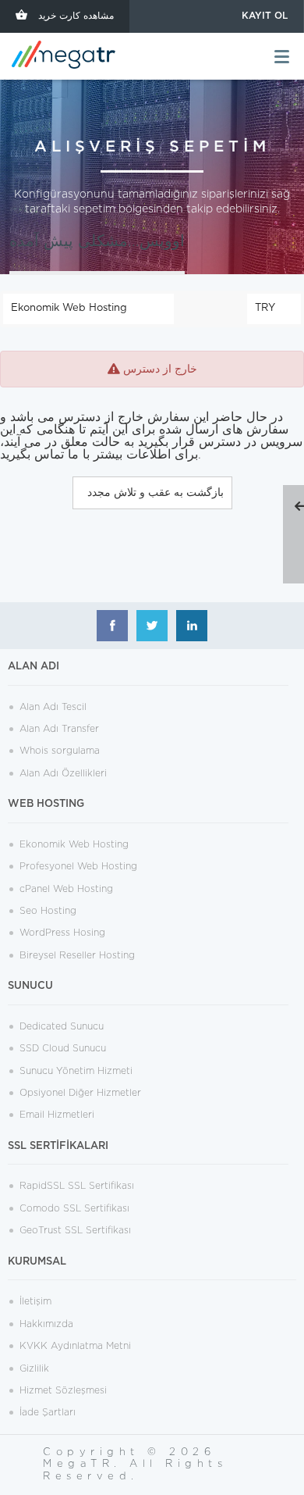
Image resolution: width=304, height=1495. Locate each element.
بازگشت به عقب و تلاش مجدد (152, 492)
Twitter (152, 625)
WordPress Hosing (62, 932)
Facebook (112, 625)
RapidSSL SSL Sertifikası (76, 1185)
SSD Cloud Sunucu (62, 1048)
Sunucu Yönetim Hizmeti (76, 1071)
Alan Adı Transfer (59, 728)
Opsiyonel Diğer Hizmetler (80, 1092)
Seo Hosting (47, 910)
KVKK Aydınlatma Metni (75, 1345)
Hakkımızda (46, 1324)
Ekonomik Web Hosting (74, 844)
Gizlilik (34, 1368)
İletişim (35, 1301)
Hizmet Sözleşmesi (63, 1390)
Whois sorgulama (59, 750)
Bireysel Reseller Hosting (77, 955)
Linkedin (191, 625)
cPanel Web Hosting (66, 889)
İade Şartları (47, 1412)
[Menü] (281, 56)
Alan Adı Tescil (53, 707)
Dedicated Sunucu (61, 1026)
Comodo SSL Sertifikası (74, 1208)
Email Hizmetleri (56, 1114)
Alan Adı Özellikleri (63, 773)
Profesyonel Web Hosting (78, 866)
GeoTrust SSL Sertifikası (75, 1230)
